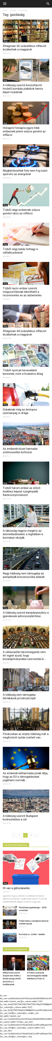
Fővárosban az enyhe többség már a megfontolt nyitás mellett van (26, 735)
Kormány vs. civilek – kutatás (32, 934)
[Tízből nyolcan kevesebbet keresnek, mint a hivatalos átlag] (26, 355)
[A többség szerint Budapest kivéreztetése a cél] (26, 801)
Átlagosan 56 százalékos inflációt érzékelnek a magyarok (24, 47)
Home (5, 10)
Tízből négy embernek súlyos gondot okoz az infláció (21, 211)
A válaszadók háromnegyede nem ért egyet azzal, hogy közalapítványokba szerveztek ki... (24, 655)
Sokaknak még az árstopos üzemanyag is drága (20, 411)
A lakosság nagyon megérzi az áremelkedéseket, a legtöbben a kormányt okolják (23, 534)
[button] (48, 4)
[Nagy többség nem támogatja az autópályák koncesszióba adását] (26, 558)
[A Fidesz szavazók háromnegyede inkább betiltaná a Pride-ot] (38, 962)
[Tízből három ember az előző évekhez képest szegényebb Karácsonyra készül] (26, 473)
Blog (5, 41)
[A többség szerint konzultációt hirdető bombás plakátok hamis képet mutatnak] (26, 70)
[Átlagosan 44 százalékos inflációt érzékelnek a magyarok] (26, 316)
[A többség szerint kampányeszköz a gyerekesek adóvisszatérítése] (26, 597)
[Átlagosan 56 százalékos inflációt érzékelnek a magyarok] (26, 31)
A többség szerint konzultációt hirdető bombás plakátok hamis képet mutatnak (23, 88)
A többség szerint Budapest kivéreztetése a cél (20, 817)
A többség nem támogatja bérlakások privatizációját (19, 696)
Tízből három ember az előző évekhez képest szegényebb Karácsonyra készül (21, 491)
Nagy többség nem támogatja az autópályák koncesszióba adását (24, 575)
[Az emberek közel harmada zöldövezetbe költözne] (26, 433)
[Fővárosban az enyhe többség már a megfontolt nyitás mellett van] (26, 719)
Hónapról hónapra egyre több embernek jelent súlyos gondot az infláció (24, 131)
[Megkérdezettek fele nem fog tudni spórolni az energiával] (26, 155)
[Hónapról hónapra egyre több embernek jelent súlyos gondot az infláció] (26, 113)
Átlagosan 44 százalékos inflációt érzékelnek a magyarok (24, 332)
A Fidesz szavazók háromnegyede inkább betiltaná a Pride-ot (37, 976)
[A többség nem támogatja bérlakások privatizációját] (26, 679)
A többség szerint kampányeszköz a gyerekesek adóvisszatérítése (26, 614)
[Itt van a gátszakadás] (26, 868)
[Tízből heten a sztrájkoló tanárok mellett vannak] (10, 924)
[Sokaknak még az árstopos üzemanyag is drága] (26, 394)
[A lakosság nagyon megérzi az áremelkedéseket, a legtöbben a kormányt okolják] (26, 515)
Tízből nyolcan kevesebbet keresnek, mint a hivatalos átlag (23, 372)
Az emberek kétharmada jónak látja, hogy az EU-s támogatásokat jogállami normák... (25, 777)
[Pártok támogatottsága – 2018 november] (10, 911)
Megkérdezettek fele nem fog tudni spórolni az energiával (25, 172)
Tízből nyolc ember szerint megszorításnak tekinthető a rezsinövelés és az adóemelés (22, 292)
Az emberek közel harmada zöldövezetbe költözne (20, 450)
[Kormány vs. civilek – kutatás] (10, 938)
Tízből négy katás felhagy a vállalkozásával (20, 250)
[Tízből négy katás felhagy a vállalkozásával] (26, 234)
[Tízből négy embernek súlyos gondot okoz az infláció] (26, 194)
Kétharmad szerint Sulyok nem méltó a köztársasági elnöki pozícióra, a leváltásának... (12, 979)
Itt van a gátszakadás (16, 888)
